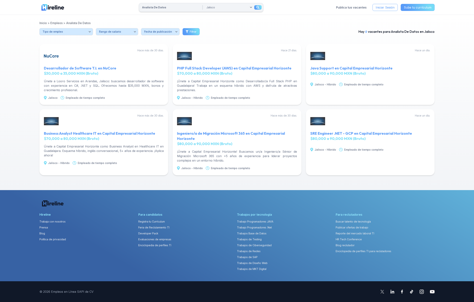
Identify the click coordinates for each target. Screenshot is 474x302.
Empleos (56, 23)
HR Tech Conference (349, 239)
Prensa (43, 227)
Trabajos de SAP (247, 257)
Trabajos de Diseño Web (252, 263)
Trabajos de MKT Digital (251, 269)
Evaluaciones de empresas (154, 239)
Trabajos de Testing (249, 239)
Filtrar (193, 31)
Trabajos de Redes (249, 251)
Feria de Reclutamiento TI (153, 227)
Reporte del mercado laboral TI (355, 233)
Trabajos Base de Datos (251, 233)
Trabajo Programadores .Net (254, 227)
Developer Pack (148, 233)
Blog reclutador (345, 245)
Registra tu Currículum (151, 221)
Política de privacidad (52, 239)
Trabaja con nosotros (52, 221)
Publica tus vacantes (351, 7)
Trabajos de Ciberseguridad (254, 245)
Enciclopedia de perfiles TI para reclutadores (363, 251)
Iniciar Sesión (385, 7)
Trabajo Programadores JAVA (255, 221)
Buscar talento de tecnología (353, 221)
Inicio (43, 23)
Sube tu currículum (417, 7)
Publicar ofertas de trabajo (352, 227)
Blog (42, 233)
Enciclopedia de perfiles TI (154, 245)
